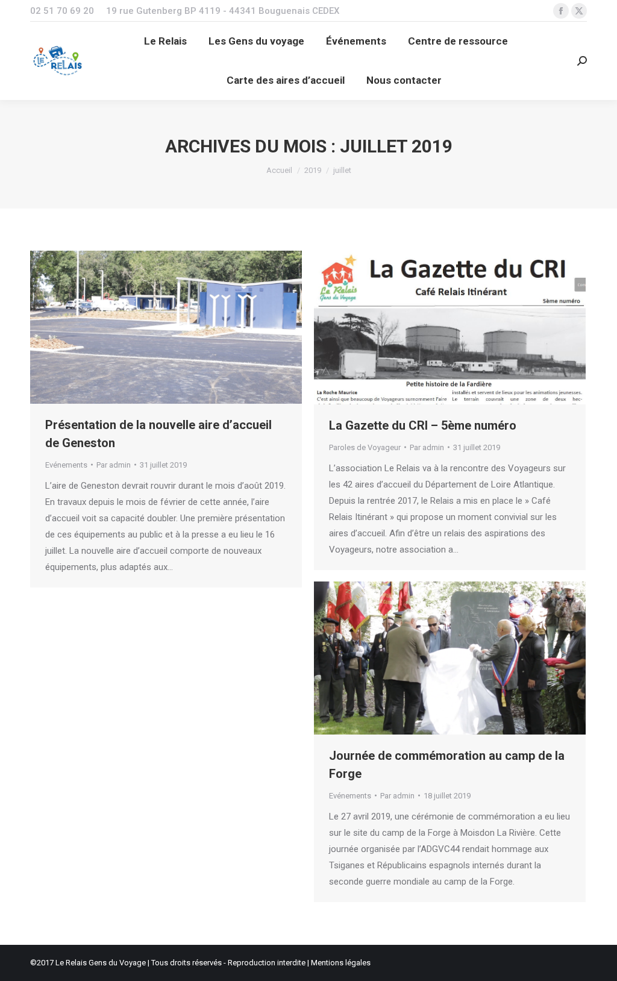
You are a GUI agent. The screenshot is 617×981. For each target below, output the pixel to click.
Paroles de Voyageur (365, 447)
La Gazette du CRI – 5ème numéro (422, 425)
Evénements (66, 464)
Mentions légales (341, 962)
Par (113, 464)
